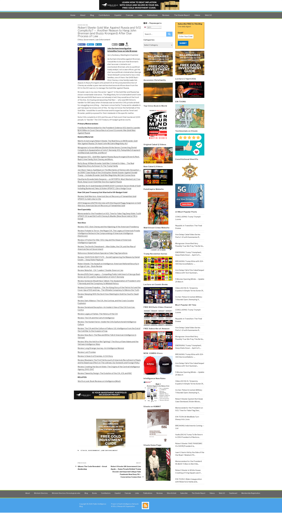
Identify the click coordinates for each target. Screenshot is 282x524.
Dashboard (233, 493)
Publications (152, 15)
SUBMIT (183, 43)
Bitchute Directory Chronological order (66, 493)
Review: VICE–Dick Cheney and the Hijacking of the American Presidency (108, 227)
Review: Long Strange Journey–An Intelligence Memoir (101, 348)
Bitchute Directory (41, 493)
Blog (92, 15)
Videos (197, 15)
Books (94, 493)
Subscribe (184, 493)
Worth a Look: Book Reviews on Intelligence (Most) (99, 381)
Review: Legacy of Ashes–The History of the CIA (98, 314)
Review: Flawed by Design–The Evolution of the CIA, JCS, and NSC (105, 373)
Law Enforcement (102, 40)
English (148, 27)
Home (72, 15)
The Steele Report (182, 15)
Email (181, 33)
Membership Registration (250, 493)
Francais (129, 15)
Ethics (80, 40)
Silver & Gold (171, 493)
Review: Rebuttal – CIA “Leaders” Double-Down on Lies (100, 270)
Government (89, 40)
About (82, 15)
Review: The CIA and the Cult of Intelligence (96, 318)
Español (117, 15)
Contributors (104, 15)
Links (140, 15)
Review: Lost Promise (87, 352)
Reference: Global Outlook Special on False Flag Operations (102, 253)
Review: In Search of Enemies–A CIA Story (95, 356)
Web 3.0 (208, 15)
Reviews (165, 15)
